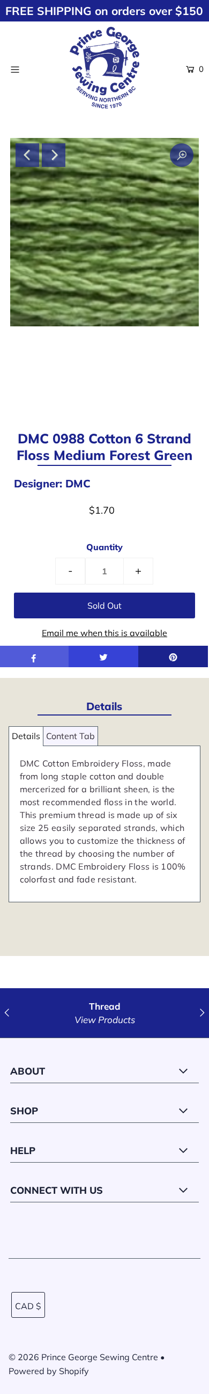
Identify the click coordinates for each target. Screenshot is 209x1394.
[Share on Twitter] (103, 656)
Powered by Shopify (49, 1371)
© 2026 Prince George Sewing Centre (83, 1357)
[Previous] (27, 155)
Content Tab (70, 736)
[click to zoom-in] (181, 155)
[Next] (53, 155)
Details (26, 736)
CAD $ (28, 1306)
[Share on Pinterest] (173, 656)
